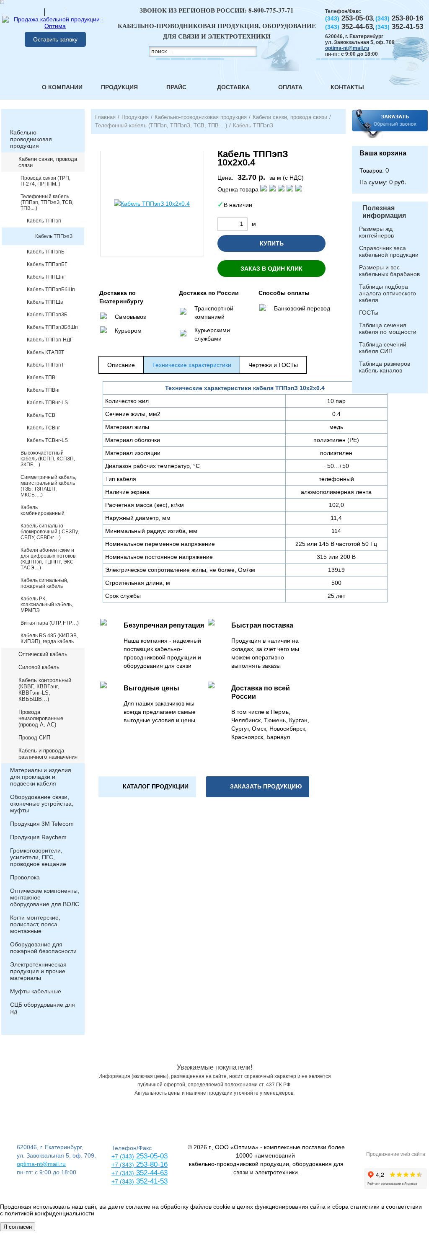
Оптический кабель (42, 654)
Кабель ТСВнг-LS (47, 440)
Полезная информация (384, 211)
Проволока (25, 877)
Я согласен (17, 1227)
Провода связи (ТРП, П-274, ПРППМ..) (45, 181)
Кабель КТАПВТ (45, 352)
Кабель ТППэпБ (46, 252)
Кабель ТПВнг (43, 390)
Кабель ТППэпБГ (47, 264)
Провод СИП (34, 737)
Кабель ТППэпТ (45, 365)
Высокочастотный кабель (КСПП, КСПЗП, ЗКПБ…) (48, 459)
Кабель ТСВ (41, 415)
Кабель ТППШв (45, 302)
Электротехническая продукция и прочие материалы (38, 971)
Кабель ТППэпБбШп (51, 289)
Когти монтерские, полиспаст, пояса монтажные (35, 924)
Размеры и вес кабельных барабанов (389, 270)
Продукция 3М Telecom (42, 823)
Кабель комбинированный (43, 510)
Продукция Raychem (38, 837)
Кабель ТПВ (41, 377)
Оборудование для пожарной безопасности (43, 947)
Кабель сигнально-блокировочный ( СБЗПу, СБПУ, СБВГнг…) (50, 531)
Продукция (119, 87)
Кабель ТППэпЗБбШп (52, 327)
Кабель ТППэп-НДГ (50, 340)
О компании (62, 87)
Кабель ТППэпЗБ (47, 315)
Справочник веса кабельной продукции (389, 251)
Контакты (347, 87)
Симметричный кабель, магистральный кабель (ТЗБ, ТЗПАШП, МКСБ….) (48, 486)
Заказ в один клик (271, 268)
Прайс (176, 87)
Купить (272, 243)
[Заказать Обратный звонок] (390, 127)
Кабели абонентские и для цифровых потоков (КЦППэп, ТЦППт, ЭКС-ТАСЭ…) (48, 559)
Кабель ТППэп (44, 221)
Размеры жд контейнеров (376, 232)
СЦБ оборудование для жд (42, 1008)
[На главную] (33, 11)
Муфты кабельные (35, 991)
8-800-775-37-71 (271, 10)
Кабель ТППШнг (46, 277)
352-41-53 (151, 1181)
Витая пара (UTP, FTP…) (50, 623)
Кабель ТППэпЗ (53, 236)
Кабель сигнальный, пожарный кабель (44, 583)
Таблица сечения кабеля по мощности (387, 328)
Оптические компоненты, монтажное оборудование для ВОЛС (44, 897)
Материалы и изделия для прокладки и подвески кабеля (40, 777)
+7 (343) (122, 1181)
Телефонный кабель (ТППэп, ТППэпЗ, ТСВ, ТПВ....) (47, 202)
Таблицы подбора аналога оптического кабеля (387, 293)
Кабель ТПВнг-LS (47, 403)
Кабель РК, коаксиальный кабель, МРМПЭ (47, 604)
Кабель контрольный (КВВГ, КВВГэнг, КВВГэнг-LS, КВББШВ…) (44, 689)
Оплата (290, 87)
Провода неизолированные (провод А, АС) (40, 718)
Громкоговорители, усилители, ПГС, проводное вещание (38, 857)
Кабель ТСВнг (43, 428)
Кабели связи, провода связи (47, 162)
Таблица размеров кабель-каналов (384, 367)
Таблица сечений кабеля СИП (382, 347)
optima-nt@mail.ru (347, 48)
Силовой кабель (38, 667)
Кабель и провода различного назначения (48, 753)
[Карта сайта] (55, 11)
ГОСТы (368, 312)
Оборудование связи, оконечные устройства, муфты (41, 803)
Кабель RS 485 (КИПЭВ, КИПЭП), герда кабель (49, 638)
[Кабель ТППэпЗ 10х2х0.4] (152, 203)
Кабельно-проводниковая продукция (31, 139)
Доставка (233, 87)
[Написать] (76, 11)
